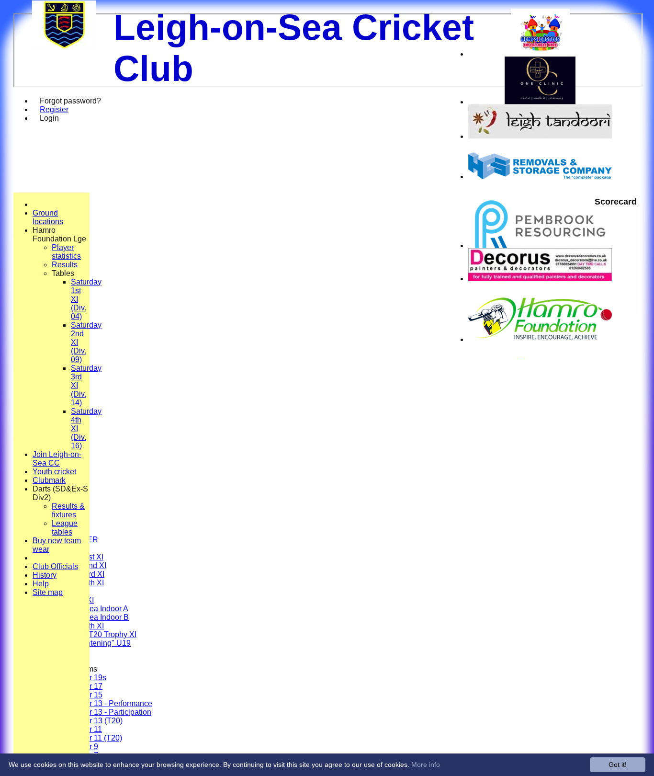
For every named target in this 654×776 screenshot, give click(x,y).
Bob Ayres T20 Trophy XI (94, 634)
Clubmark (49, 480)
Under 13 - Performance (111, 703)
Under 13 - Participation (111, 712)
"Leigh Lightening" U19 (91, 643)
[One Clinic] (540, 102)
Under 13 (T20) (97, 721)
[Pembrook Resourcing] (540, 245)
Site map (48, 592)
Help (41, 584)
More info (425, 764)
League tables (65, 527)
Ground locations (48, 217)
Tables (63, 273)
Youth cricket (54, 472)
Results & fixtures (68, 510)
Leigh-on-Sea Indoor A (90, 609)
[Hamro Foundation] (540, 339)
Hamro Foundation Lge (59, 234)
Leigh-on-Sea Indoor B (90, 617)
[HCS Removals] (540, 176)
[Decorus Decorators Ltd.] (540, 278)
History (44, 575)
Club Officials (55, 566)
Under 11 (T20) (96, 738)
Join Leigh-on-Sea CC (57, 458)
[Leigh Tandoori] (540, 136)
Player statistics (66, 251)
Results (65, 265)
